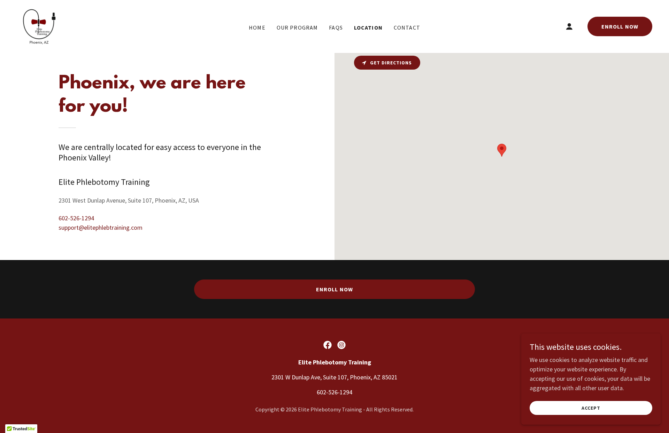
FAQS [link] (336, 27)
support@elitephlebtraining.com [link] (101, 227)
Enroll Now (619, 26)
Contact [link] (407, 27)
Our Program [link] (297, 27)
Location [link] (368, 27)
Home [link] (257, 27)
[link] (39, 26)
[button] (569, 26)
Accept (591, 408)
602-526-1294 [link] (76, 218)
